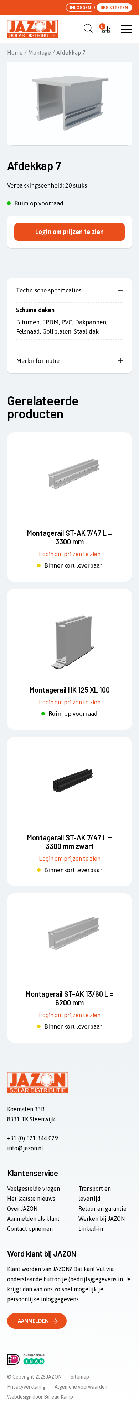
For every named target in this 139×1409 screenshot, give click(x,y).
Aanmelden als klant (33, 1218)
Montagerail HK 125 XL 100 (70, 689)
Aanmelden (33, 1321)
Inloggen (80, 7)
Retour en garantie (102, 1208)
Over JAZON (22, 1208)
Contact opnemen (30, 1228)
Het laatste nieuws (31, 1198)
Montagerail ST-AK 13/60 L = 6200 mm (70, 998)
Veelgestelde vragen (33, 1188)
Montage (39, 52)
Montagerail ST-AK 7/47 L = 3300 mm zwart (69, 841)
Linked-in (90, 1228)
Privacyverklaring (26, 1387)
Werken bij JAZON (101, 1218)
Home (15, 52)
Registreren (114, 7)
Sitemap (80, 1377)
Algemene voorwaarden (81, 1387)
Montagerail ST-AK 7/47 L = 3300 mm (69, 537)
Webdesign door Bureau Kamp (40, 1397)
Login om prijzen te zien (69, 231)
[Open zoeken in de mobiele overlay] (87, 28)
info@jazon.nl (25, 1148)
